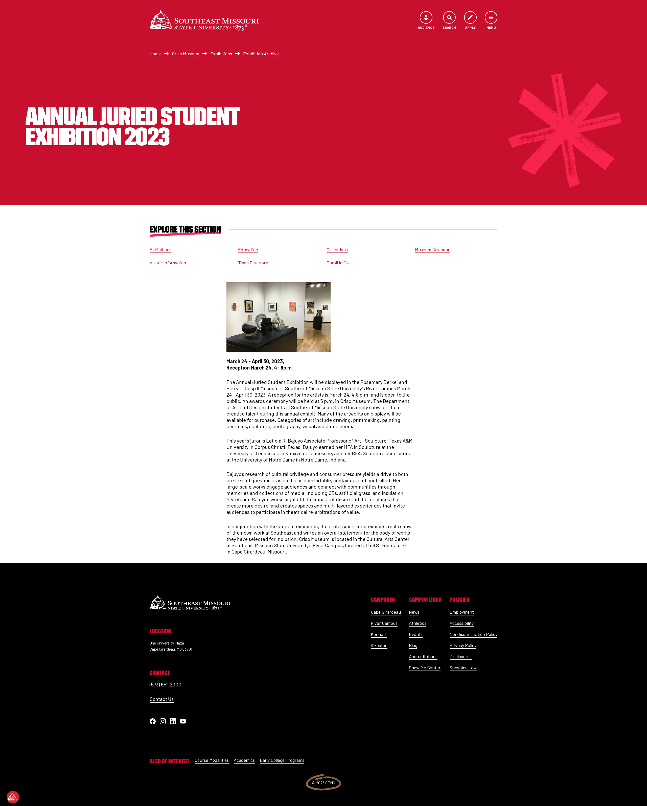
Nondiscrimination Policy (473, 634)
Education (248, 249)
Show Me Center (425, 667)
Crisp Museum (185, 53)
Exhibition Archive (261, 53)
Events (416, 634)
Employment (462, 612)
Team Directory (253, 262)
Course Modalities (212, 760)
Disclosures (461, 656)
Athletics (417, 623)
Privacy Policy (463, 645)
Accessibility (462, 623)
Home (155, 53)
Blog (413, 645)
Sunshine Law (463, 667)
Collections (337, 249)
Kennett (379, 634)
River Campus (384, 623)
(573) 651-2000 (165, 684)
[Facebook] (153, 721)
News (414, 612)
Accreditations (423, 656)
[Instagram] (163, 721)
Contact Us (162, 699)
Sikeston (379, 645)
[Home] (204, 20)
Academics (244, 760)
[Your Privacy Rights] (13, 797)
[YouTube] (183, 721)
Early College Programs (282, 760)
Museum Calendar (432, 249)
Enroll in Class (340, 262)
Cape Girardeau (386, 612)
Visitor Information (168, 262)
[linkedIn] (173, 721)
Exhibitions (221, 53)
